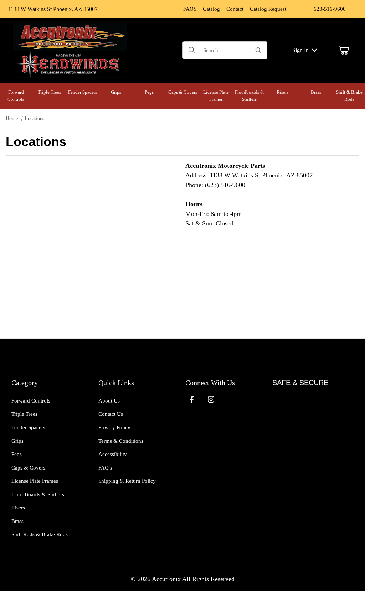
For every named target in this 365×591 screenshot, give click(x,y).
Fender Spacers (28, 427)
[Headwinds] (70, 63)
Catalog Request (268, 9)
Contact (234, 9)
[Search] (258, 50)
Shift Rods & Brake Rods (39, 534)
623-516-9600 (330, 9)
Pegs (16, 454)
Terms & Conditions (120, 441)
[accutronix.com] (70, 36)
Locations (34, 118)
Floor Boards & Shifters (37, 494)
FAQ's (105, 468)
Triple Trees (24, 414)
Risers (18, 507)
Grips (17, 441)
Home (12, 118)
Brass (17, 521)
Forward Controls (30, 401)
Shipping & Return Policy (127, 481)
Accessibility (112, 454)
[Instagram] (211, 399)
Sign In (300, 50)
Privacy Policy (114, 427)
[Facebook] (191, 399)
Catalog (211, 9)
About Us (109, 401)
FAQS (189, 9)
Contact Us (110, 414)
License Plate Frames (34, 481)
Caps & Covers (28, 468)
